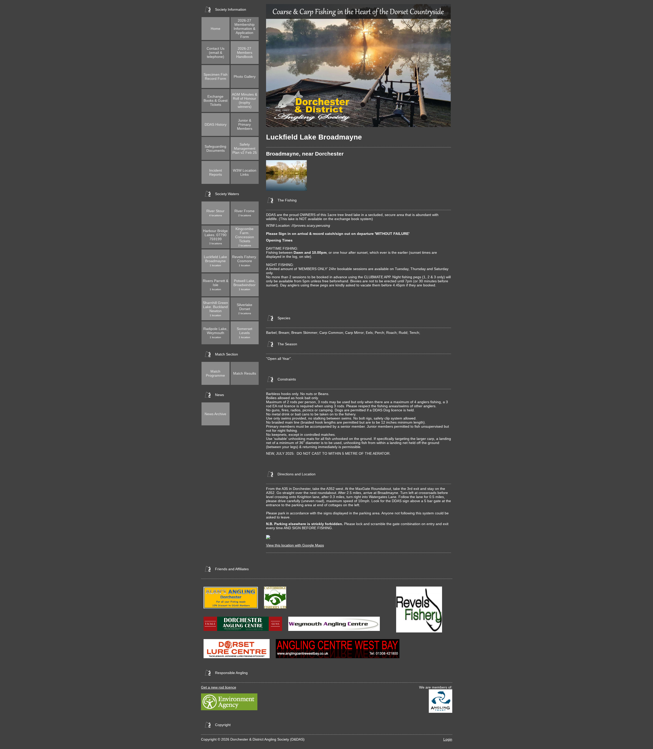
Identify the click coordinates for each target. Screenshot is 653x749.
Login (447, 739)
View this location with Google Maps (295, 545)
